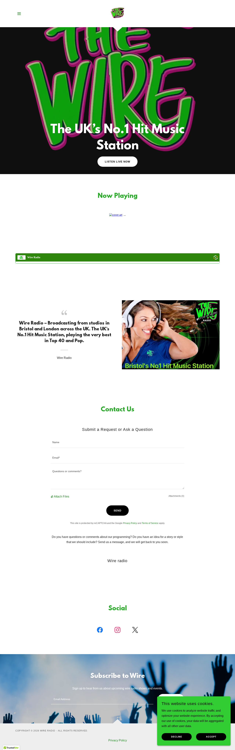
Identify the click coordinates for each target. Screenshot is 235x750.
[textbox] (117, 442)
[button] (19, 13)
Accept (211, 736)
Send (117, 510)
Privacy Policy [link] (130, 523)
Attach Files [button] (61, 496)
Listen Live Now (117, 161)
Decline (176, 736)
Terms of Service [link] (150, 523)
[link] (117, 13)
